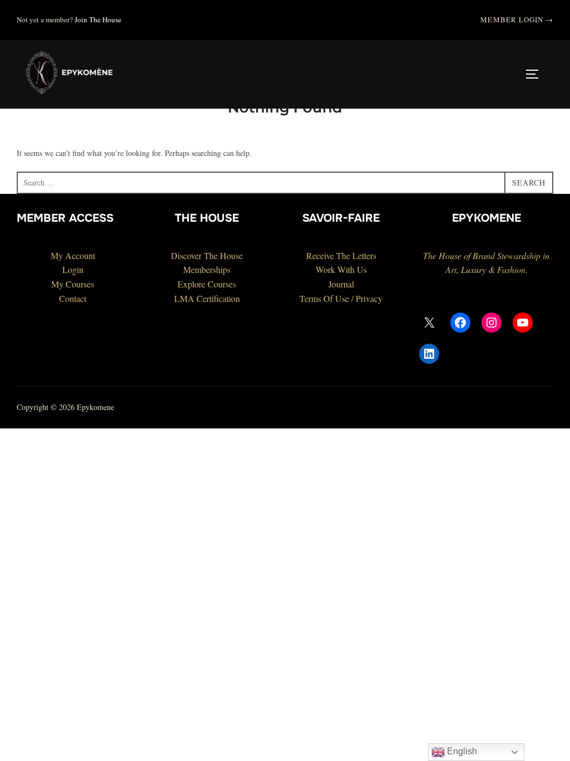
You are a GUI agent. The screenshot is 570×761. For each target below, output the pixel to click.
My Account (73, 255)
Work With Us (341, 269)
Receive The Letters (341, 255)
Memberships (206, 269)
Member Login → (516, 19)
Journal (341, 284)
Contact (72, 298)
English (461, 751)
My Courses (72, 284)
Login (72, 269)
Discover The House (207, 255)
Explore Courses (207, 284)
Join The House (98, 19)
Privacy (369, 298)
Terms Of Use (324, 298)
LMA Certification (207, 298)
